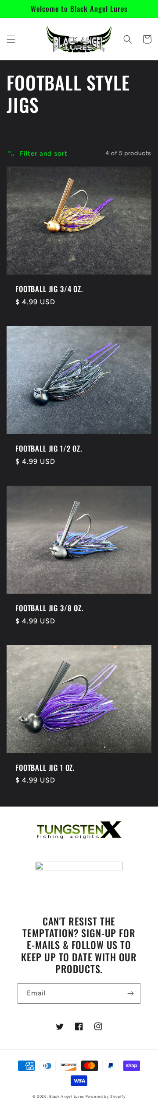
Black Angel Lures (66, 1096)
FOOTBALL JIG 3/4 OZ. (49, 289)
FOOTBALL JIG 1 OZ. (45, 767)
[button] (11, 39)
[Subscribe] (130, 993)
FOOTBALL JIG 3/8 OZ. (49, 608)
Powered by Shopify (106, 1096)
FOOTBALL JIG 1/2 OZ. (49, 448)
